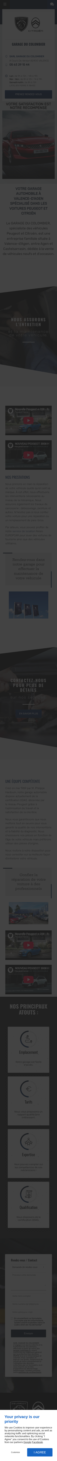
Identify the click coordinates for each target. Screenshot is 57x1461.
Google (27, 1442)
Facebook (37, 1442)
